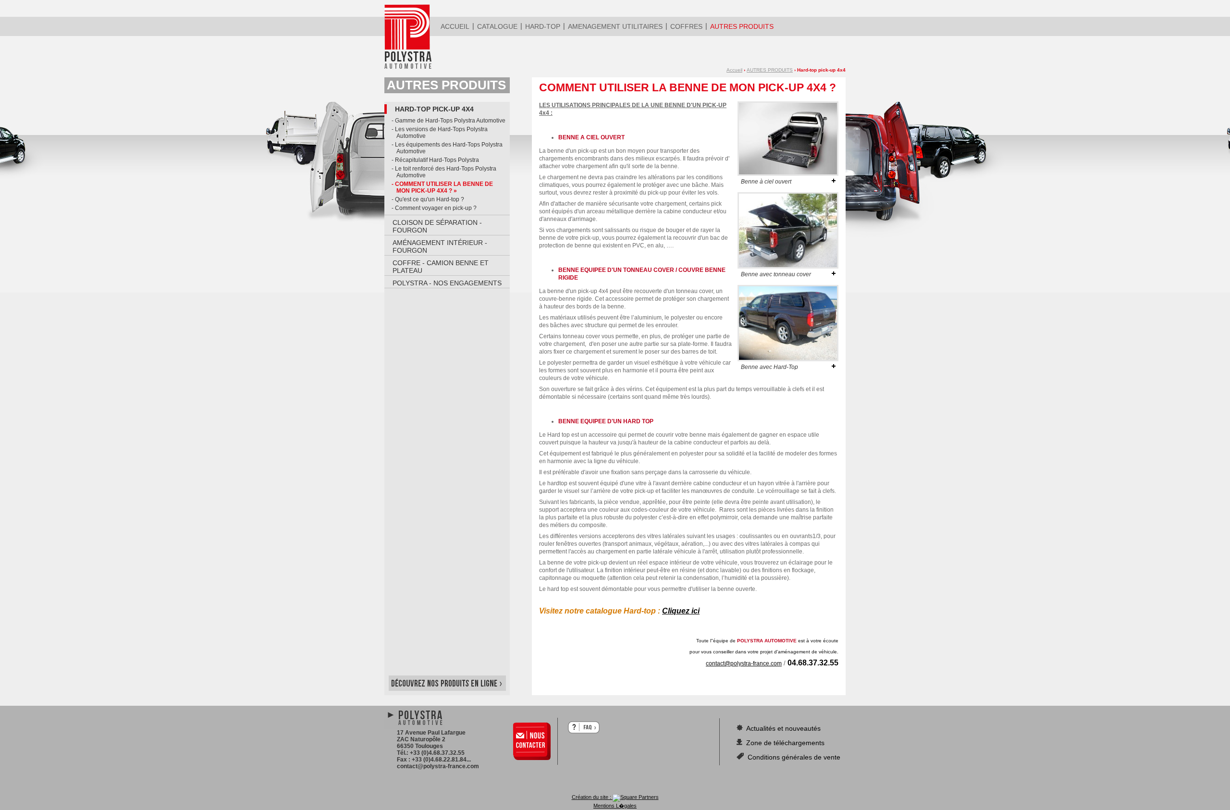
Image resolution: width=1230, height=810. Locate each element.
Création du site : (592, 797)
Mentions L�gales (615, 806)
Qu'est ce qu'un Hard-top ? (429, 199)
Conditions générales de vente (793, 757)
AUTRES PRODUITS (770, 70)
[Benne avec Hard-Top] (788, 359)
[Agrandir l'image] (833, 180)
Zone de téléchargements (784, 743)
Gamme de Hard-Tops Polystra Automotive (450, 120)
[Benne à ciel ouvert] (788, 174)
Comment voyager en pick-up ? (436, 208)
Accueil (734, 70)
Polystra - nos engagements (447, 283)
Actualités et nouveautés (783, 728)
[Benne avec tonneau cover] (788, 266)
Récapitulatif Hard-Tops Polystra (437, 160)
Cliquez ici (681, 611)
